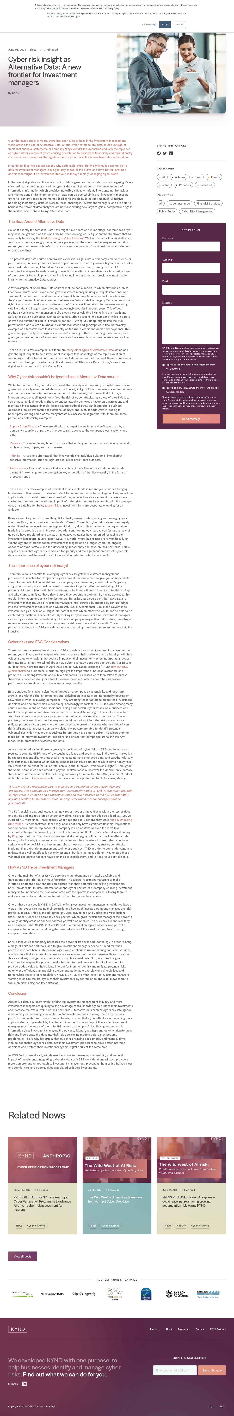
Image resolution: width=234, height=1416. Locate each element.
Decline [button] (179, 24)
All (163, 177)
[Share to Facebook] (159, 153)
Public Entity (167, 211)
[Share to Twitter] (165, 153)
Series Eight (49, 1406)
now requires (42, 778)
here (22, 666)
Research (206, 185)
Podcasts (184, 185)
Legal (211, 1406)
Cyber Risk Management (197, 211)
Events (215, 177)
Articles (179, 177)
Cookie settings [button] (149, 24)
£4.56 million (53, 505)
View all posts (22, 1256)
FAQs (223, 1406)
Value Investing (73, 238)
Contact (200, 1329)
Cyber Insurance (179, 203)
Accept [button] (165, 24)
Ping (15, 836)
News (165, 185)
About (169, 1329)
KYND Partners (218, 1329)
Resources (184, 1329)
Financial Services (208, 203)
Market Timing (50, 238)
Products (155, 1329)
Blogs (197, 177)
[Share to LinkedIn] (171, 153)
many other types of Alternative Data (90, 349)
